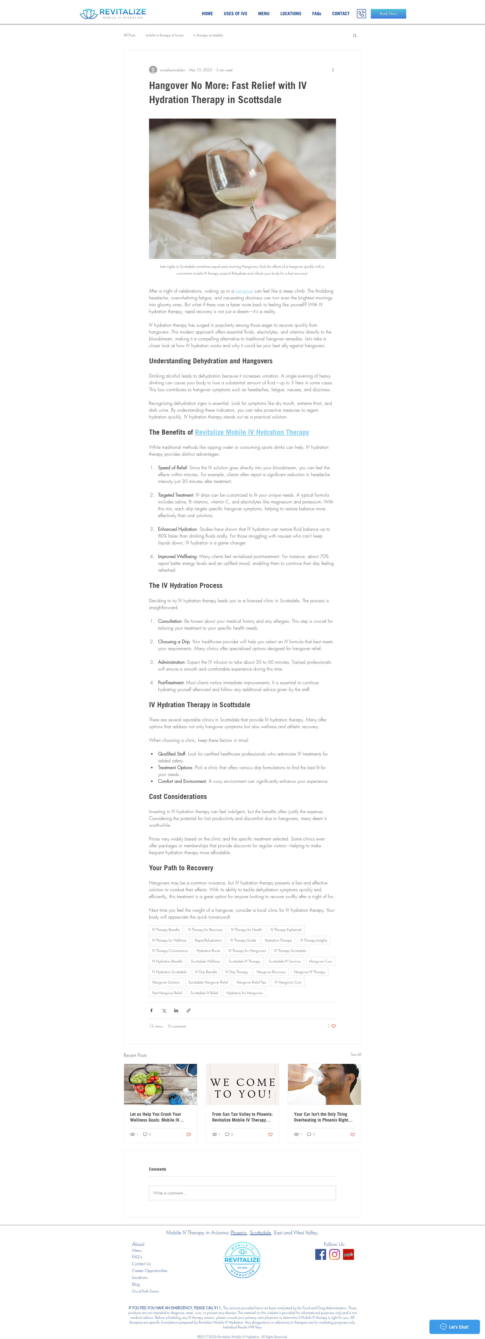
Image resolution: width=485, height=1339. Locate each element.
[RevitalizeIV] (320, 1254)
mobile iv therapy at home (164, 35)
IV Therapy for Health (246, 929)
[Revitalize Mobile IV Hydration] (348, 1254)
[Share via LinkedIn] (176, 1010)
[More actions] (333, 70)
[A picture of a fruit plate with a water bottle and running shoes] (160, 1084)
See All (356, 1054)
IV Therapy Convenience (170, 950)
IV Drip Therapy (237, 971)
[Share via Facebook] (151, 1010)
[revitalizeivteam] (334, 1254)
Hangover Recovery (271, 971)
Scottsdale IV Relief (204, 992)
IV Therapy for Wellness (169, 940)
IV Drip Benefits (206, 971)
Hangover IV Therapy (309, 971)
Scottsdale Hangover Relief (208, 982)
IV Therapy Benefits (166, 929)
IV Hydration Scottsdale (169, 971)
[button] (354, 35)
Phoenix (239, 1232)
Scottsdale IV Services (285, 961)
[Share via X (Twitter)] (163, 1010)
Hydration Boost (208, 950)
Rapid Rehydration (208, 940)
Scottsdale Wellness (205, 961)
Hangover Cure (320, 961)
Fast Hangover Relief (167, 992)
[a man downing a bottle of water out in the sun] (324, 1084)
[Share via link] (188, 1010)
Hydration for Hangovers (245, 992)
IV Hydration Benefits (167, 961)
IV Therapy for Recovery (205, 929)
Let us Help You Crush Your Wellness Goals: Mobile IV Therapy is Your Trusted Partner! (160, 1117)
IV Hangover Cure (288, 982)
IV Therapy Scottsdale (290, 950)
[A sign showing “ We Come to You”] (242, 1084)
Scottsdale (260, 1232)
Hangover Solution (166, 982)
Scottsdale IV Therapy (244, 961)
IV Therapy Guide (243, 940)
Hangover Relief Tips (251, 982)
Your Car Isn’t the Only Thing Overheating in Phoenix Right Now (321, 1117)
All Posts (129, 35)
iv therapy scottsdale (208, 35)
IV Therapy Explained (286, 929)
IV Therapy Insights (313, 940)
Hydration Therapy (278, 940)
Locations (140, 1277)
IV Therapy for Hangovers (247, 950)
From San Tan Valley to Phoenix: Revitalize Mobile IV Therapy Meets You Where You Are (242, 1117)
